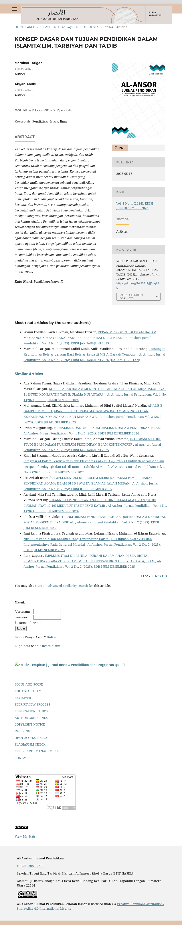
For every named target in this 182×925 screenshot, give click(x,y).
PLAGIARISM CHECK (30, 744)
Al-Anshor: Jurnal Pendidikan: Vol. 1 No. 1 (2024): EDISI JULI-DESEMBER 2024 (81, 433)
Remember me (30, 623)
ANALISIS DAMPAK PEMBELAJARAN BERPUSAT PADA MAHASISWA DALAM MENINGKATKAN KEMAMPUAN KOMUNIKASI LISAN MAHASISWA (93, 411)
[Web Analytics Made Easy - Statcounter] (21, 828)
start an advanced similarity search (61, 585)
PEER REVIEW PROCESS (32, 704)
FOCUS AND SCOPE (29, 684)
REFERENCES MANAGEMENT (37, 751)
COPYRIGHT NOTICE (30, 724)
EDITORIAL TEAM (28, 691)
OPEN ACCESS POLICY (31, 738)
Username (23, 611)
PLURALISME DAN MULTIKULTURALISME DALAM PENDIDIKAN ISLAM (108, 428)
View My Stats (25, 836)
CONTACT (22, 758)
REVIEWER (23, 698)
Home (19, 27)
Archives (34, 27)
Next (159, 576)
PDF (121, 147)
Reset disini (51, 646)
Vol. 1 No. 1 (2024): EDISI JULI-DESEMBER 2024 (79, 27)
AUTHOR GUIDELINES (31, 718)
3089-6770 (36, 866)
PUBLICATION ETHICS (31, 711)
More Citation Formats (131, 296)
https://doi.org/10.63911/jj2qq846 (47, 110)
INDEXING (22, 731)
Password (22, 617)
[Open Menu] (14, 8)
